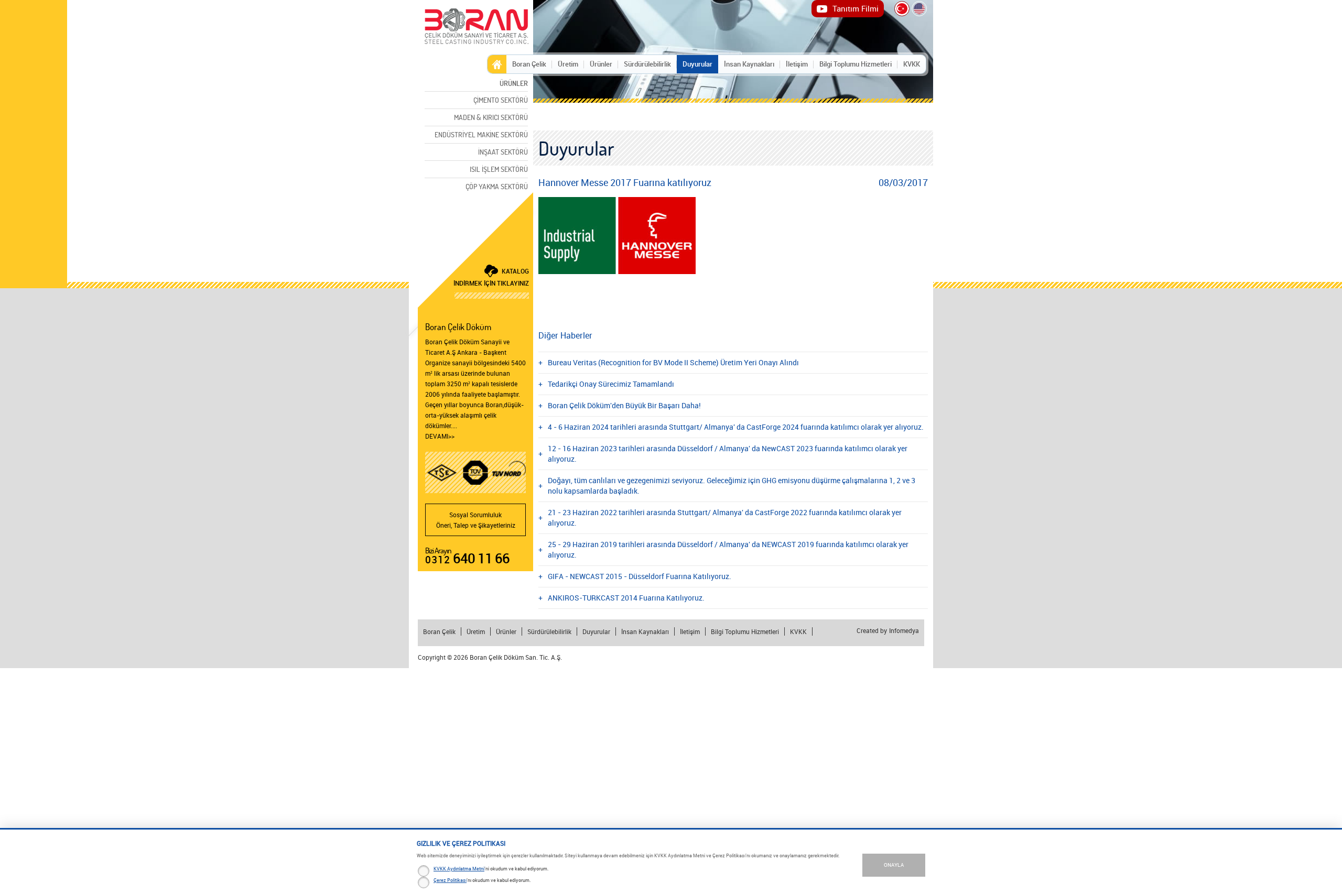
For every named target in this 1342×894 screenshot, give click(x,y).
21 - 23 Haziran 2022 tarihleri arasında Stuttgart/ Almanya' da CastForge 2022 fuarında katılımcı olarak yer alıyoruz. (725, 517)
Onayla (894, 865)
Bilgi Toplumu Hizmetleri (855, 64)
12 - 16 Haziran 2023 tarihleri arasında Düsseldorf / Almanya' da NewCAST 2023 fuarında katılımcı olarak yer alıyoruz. (727, 453)
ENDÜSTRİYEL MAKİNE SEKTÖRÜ (481, 134)
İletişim (797, 64)
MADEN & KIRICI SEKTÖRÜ (491, 117)
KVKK (911, 64)
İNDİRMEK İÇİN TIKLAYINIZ (491, 277)
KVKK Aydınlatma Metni (459, 868)
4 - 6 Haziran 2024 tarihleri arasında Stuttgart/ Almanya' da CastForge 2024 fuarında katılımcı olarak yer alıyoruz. (736, 427)
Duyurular (697, 64)
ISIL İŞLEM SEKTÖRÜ (499, 169)
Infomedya (904, 631)
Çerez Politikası (450, 880)
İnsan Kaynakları (749, 64)
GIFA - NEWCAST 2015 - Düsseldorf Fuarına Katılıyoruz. (639, 576)
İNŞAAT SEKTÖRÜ (503, 152)
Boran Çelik (529, 64)
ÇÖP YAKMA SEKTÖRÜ (497, 186)
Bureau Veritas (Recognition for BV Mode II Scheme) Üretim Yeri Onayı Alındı (673, 362)
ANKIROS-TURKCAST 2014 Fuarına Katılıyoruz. (626, 598)
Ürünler (601, 64)
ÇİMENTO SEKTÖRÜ (500, 100)
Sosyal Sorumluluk (475, 519)
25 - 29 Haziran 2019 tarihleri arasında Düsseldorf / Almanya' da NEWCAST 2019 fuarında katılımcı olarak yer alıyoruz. (728, 549)
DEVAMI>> (439, 436)
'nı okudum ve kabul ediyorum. (482, 880)
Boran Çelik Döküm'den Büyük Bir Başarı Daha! (624, 405)
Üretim (568, 64)
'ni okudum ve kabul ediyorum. (491, 868)
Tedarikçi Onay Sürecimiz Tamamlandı (611, 384)
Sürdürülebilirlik (647, 64)
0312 (467, 559)
